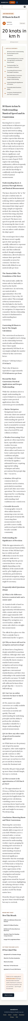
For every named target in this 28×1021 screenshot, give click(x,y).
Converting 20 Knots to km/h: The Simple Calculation (14, 71)
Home (4, 1015)
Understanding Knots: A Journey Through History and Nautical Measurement (15, 60)
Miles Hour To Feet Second (11, 965)
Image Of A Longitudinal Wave (12, 939)
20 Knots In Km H (11, 978)
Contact (15, 1015)
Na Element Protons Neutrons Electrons (12, 929)
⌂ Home (12, 2)
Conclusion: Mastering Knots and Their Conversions (14, 93)
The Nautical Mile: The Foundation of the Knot (13, 66)
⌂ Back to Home (8, 995)
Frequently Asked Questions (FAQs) (14, 88)
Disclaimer (21, 1015)
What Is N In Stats (8, 962)
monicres (4, 2)
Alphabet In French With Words (12, 969)
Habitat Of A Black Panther (11, 925)
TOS (17, 1017)
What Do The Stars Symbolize (12, 958)
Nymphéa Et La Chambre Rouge (12, 954)
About (9, 1015)
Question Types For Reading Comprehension (11, 934)
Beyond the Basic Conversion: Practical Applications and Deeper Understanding (14, 77)
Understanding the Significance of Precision (15, 83)
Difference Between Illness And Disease (12, 920)
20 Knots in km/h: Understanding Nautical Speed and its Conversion (15, 53)
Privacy (12, 1017)
